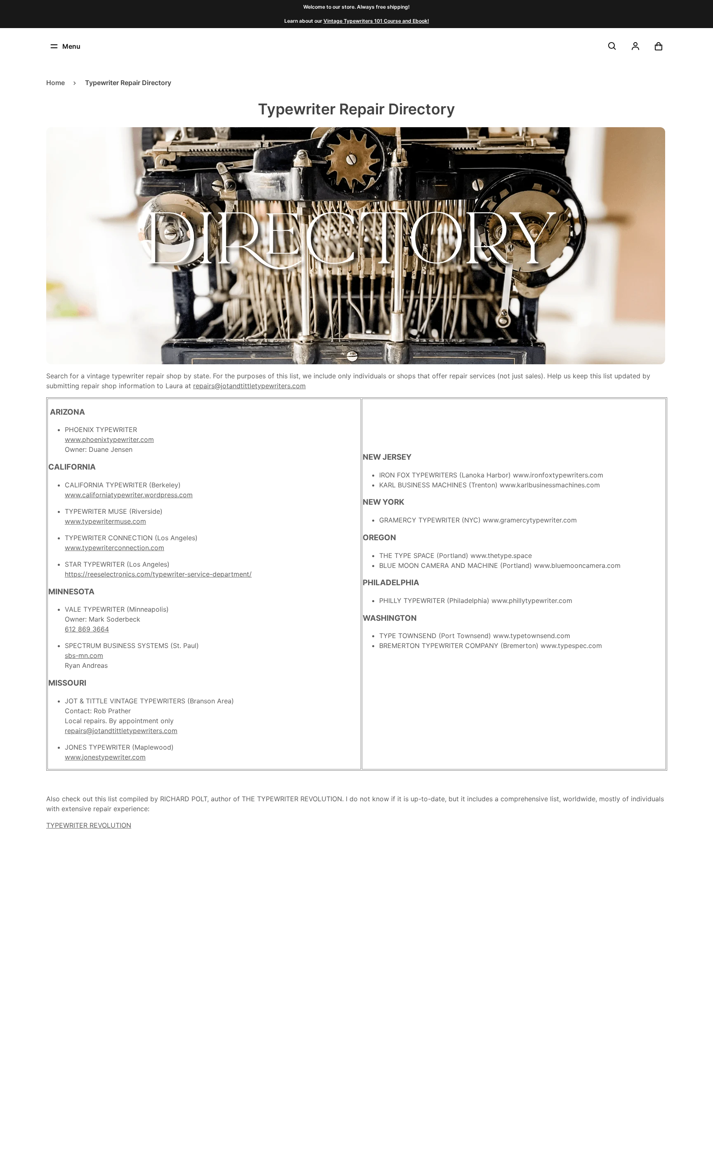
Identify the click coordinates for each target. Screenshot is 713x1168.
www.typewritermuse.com (105, 521)
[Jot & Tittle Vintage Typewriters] (356, 46)
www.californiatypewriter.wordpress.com (129, 495)
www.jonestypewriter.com (105, 757)
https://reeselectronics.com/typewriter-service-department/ (158, 574)
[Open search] (612, 46)
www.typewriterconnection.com (114, 548)
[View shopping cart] (658, 46)
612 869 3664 (87, 629)
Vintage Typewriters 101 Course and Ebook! (376, 21)
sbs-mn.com (84, 655)
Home (55, 82)
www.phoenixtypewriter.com (109, 439)
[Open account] (635, 46)
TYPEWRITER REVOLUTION (88, 825)
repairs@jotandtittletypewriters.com (249, 386)
